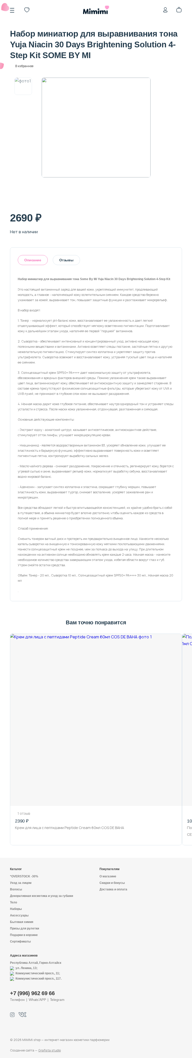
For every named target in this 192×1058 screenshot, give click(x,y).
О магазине (108, 876)
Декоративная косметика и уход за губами (41, 896)
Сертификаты (20, 941)
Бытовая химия (21, 922)
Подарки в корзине (24, 935)
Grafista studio (49, 1050)
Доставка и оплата (113, 889)
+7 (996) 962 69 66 (32, 993)
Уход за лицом (21, 883)
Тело (13, 902)
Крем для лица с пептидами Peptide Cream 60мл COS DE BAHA (69, 827)
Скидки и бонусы (112, 883)
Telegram (57, 1000)
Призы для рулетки (24, 928)
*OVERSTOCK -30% (24, 876)
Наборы (16, 909)
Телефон (17, 1000)
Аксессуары (19, 915)
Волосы (16, 889)
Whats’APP (37, 1000)
